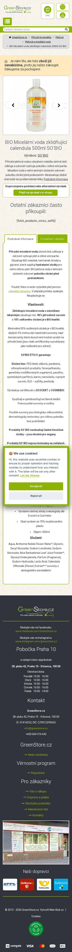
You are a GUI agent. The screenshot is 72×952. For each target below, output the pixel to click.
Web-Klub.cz (56, 909)
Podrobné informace (56, 179)
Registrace (37, 773)
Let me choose (30, 475)
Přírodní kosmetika (41, 37)
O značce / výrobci (52, 239)
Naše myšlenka (37, 754)
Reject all (36, 496)
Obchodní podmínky (37, 803)
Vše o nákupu (38, 791)
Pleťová (60, 37)
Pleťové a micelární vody (38, 41)
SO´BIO (43, 155)
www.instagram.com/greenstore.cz (36, 641)
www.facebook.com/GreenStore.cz (36, 631)
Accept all (36, 486)
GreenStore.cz (19, 37)
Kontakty (38, 815)
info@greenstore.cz (36, 728)
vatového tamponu (19, 291)
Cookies (36, 916)
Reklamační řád (37, 809)
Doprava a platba (37, 797)
